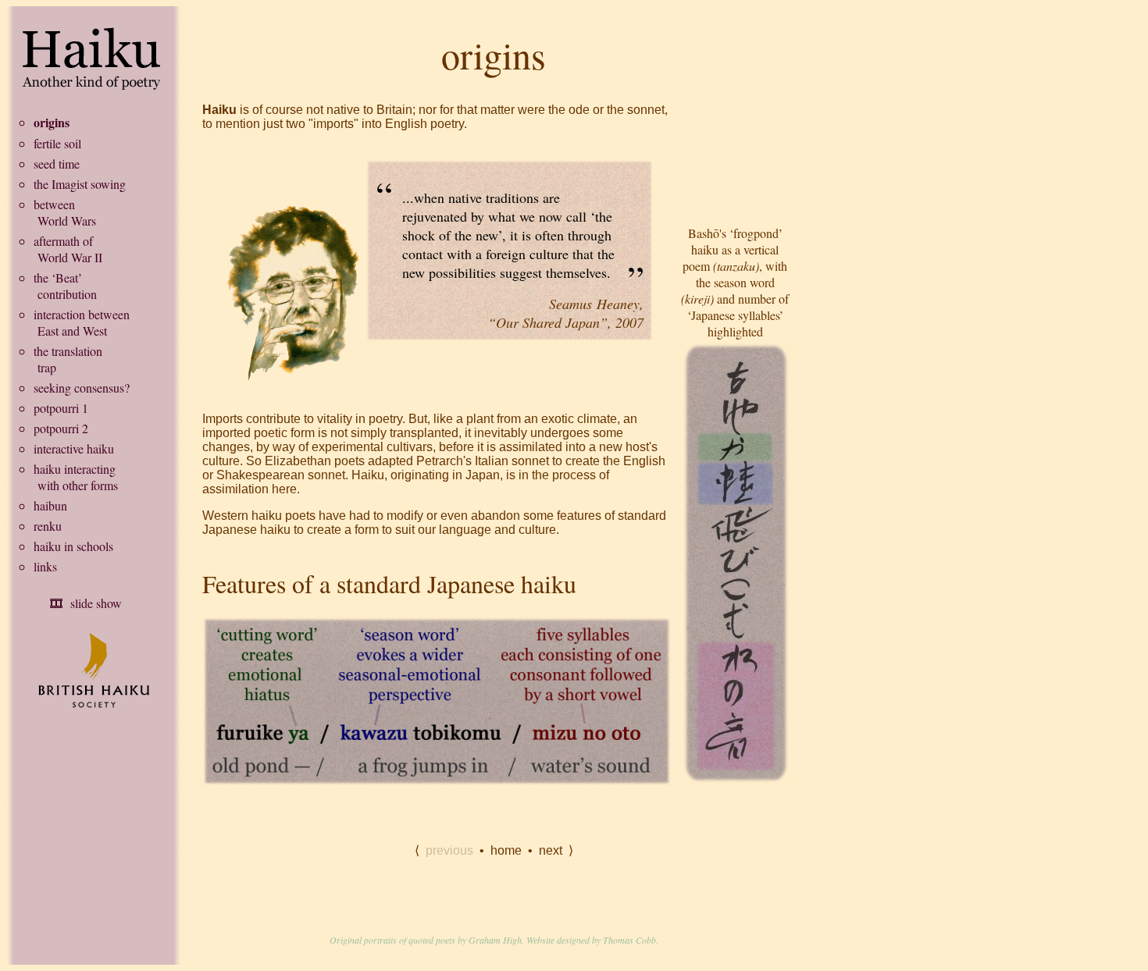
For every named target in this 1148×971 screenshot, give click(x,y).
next (550, 850)
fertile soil (57, 143)
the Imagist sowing (80, 184)
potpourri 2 (61, 428)
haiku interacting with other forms (76, 477)
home (506, 850)
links (45, 566)
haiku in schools (73, 546)
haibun (50, 505)
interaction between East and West (82, 322)
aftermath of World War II (68, 249)
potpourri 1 (61, 408)
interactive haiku (74, 448)
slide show (96, 603)
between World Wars (65, 212)
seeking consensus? (82, 387)
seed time (57, 163)
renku (48, 526)
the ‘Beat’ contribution (65, 285)
